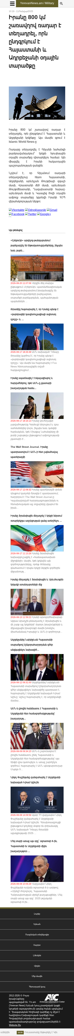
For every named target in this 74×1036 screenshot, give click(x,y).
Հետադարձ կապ (37, 986)
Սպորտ (37, 945)
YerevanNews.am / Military (37, 3)
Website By (15, 1025)
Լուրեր (37, 914)
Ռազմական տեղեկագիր (37, 934)
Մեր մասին (37, 976)
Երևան (37, 924)
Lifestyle (37, 955)
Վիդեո (37, 966)
